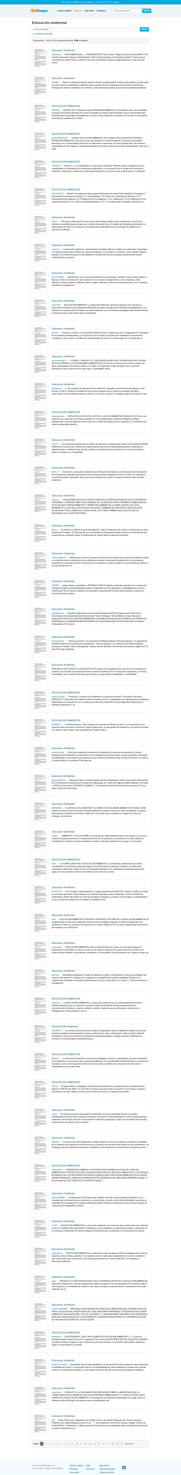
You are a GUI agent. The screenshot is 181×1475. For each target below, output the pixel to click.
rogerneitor (56, 1392)
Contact (117, 2)
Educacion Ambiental (63, 50)
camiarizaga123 (59, 558)
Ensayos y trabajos (64, 11)
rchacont (55, 249)
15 (99, 1444)
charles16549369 (59, 1309)
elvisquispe (57, 388)
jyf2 (53, 1420)
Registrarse (78, 11)
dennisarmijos (58, 641)
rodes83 (55, 1142)
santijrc (55, 836)
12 (85, 1444)
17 (108, 1444)
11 (81, 1444)
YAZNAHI (56, 166)
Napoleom (56, 54)
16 (104, 1444)
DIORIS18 (56, 724)
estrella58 (56, 305)
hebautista (56, 1337)
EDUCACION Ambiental (65, 1026)
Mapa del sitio (104, 1465)
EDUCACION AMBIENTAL (66, 106)
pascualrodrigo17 (59, 361)
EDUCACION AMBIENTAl (66, 412)
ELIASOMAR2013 (60, 138)
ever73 (55, 444)
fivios (54, 864)
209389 (55, 585)
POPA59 (55, 110)
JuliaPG (55, 82)
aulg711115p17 (58, 697)
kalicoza (55, 975)
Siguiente (128, 1444)
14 (95, 1444)
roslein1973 (57, 891)
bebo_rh (55, 472)
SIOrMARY (56, 1031)
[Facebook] (124, 1469)
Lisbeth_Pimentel (59, 1364)
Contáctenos (101, 11)
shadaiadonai (58, 613)
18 (113, 1444)
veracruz (55, 500)
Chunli (55, 1086)
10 (76, 1444)
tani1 (54, 919)
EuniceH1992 (58, 277)
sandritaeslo (57, 1253)
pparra (54, 530)
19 (117, 1444)
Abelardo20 (57, 1170)
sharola (55, 333)
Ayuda (88, 1465)
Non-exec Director (87, 2)
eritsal (54, 1114)
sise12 (55, 221)
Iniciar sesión (89, 11)
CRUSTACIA (57, 194)
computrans (57, 947)
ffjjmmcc (55, 1058)
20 (122, 1444)
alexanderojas (58, 752)
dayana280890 (58, 1197)
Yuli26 (54, 1225)
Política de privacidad (107, 1469)
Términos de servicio (106, 1472)
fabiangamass (58, 416)
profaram (55, 1003)
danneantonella (58, 780)
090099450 (57, 808)
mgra (54, 1281)
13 (90, 1444)
